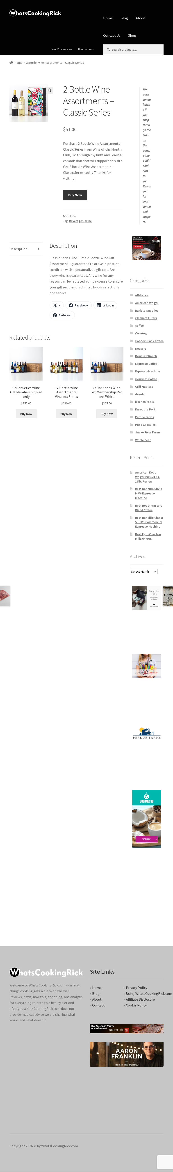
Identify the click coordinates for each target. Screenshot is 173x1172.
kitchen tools (144, 402)
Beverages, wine (80, 221)
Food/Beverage (61, 49)
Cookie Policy (136, 1005)
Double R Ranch (146, 356)
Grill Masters (144, 387)
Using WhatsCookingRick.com (149, 993)
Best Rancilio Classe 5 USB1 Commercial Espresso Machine (149, 522)
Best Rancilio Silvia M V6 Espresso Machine (148, 493)
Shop (132, 35)
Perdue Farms (144, 417)
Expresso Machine (147, 371)
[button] (49, 90)
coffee (139, 326)
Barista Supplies (146, 310)
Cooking (141, 333)
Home (108, 18)
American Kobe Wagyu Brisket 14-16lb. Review (147, 476)
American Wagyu (147, 303)
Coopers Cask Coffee (149, 341)
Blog (124, 18)
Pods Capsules (145, 425)
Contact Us (111, 35)
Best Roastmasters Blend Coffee (148, 507)
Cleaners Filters (146, 318)
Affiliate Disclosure (140, 999)
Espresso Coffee (146, 364)
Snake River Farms (148, 432)
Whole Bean (143, 440)
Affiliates (141, 295)
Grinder (140, 394)
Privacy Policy (136, 987)
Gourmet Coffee (146, 379)
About (140, 18)
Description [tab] (18, 249)
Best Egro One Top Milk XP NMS (148, 536)
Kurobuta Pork (145, 409)
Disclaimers (86, 49)
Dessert (140, 349)
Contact (98, 1005)
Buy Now (75, 195)
